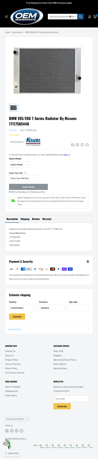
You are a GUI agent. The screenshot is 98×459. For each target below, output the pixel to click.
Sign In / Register (13, 386)
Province (43, 302)
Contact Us (10, 351)
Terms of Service (13, 364)
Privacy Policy (11, 359)
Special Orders (60, 368)
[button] (70, 16)
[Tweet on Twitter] (82, 145)
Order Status (11, 395)
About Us (9, 355)
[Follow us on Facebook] (7, 431)
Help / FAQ (58, 351)
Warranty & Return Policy (64, 359)
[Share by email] (87, 145)
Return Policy (11, 368)
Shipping (57, 355)
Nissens (13, 130)
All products (18, 32)
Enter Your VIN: (16, 173)
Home (7, 32)
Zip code (73, 302)
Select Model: (15, 158)
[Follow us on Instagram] (16, 431)
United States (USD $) (15, 419)
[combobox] (62, 16)
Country (12, 302)
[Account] (89, 16)
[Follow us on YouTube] (21, 431)
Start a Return (59, 364)
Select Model (28, 187)
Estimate (17, 316)
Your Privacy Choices (14, 372)
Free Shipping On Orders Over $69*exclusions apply (49, 3)
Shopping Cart (11, 391)
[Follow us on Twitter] (12, 431)
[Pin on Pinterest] (77, 145)
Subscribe (62, 406)
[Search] (80, 16)
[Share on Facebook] (72, 145)
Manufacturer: (17, 141)
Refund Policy (14, 329)
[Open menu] (6, 17)
